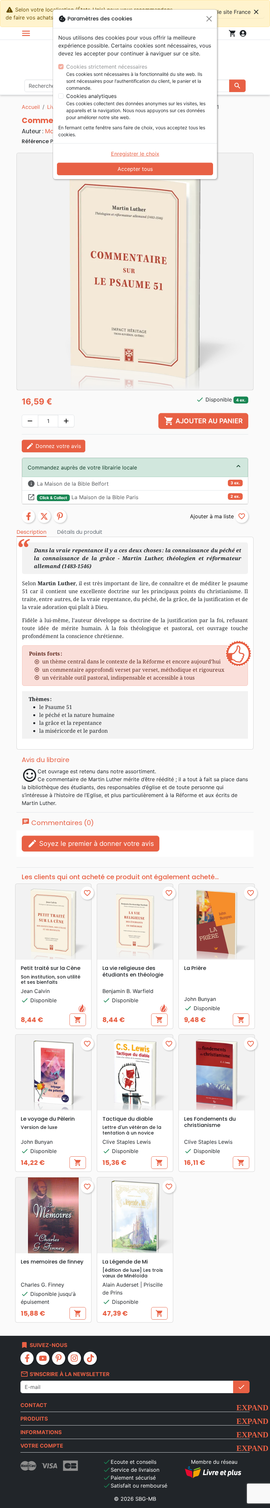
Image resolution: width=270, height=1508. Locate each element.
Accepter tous (135, 169)
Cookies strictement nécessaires (106, 66)
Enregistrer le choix (135, 153)
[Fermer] (209, 19)
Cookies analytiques (91, 96)
